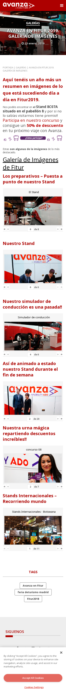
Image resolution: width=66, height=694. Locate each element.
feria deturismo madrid (33, 592)
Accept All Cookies (33, 678)
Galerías (33, 23)
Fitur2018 (33, 598)
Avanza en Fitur (33, 585)
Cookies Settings (34, 687)
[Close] (61, 652)
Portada (8, 67)
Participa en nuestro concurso (31, 120)
